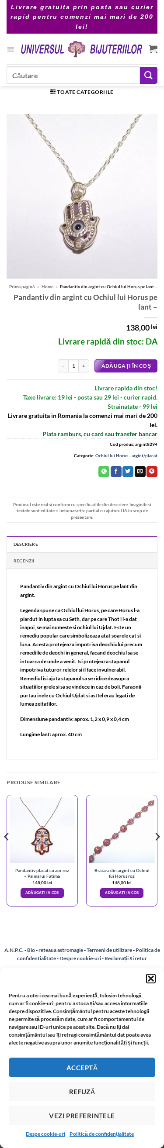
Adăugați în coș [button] (42, 892)
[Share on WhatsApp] (103, 471)
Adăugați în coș (126, 365)
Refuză (82, 1092)
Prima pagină (22, 286)
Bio (31, 950)
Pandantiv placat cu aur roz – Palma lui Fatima (42, 873)
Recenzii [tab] (24, 560)
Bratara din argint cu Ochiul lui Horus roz (122, 873)
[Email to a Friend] (140, 471)
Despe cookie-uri (45, 1134)
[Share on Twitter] (127, 471)
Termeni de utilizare (109, 950)
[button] (151, 978)
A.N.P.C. (14, 950)
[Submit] (148, 75)
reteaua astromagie (60, 950)
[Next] (157, 854)
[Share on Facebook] (116, 471)
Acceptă (82, 1068)
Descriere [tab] (26, 544)
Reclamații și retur (126, 958)
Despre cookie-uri (80, 958)
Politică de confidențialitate (102, 1134)
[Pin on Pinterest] (152, 471)
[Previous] (7, 854)
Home (47, 286)
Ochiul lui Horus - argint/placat (126, 455)
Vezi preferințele (82, 1116)
